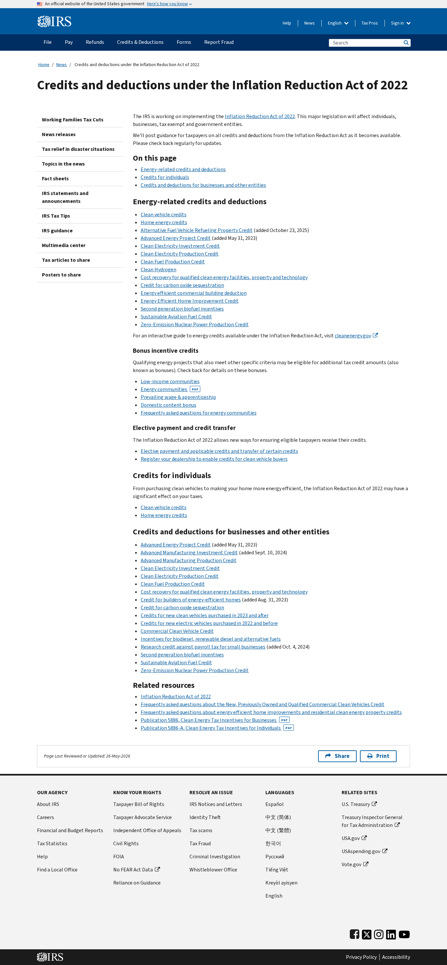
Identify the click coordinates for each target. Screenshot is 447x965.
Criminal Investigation (214, 856)
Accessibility (396, 957)
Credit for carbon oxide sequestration (182, 285)
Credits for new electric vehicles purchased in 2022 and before (209, 623)
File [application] (48, 42)
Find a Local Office (57, 869)
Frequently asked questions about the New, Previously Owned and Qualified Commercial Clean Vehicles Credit (262, 704)
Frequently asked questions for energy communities (199, 412)
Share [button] (342, 756)
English (335, 23)
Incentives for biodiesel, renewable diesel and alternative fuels (211, 638)
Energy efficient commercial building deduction (194, 293)
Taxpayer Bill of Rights (138, 804)
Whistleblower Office (213, 869)
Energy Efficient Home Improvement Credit (190, 300)
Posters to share (61, 274)
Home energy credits (164, 222)
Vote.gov (351, 864)
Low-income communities (170, 381)
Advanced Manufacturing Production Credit (189, 560)
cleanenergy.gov (353, 335)
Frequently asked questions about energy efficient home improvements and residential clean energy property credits (271, 712)
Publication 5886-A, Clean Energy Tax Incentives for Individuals (216, 727)
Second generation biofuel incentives (182, 308)
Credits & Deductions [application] (140, 42)
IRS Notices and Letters (215, 804)
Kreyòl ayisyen (281, 882)
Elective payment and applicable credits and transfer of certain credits (219, 451)
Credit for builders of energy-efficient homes (191, 599)
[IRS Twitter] (367, 933)
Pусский (274, 856)
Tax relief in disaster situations (78, 149)
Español (274, 804)
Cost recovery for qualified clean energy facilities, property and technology (224, 277)
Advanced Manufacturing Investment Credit (189, 552)
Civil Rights (126, 843)
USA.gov (351, 838)
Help (287, 23)
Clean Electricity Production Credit (180, 253)
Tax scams (200, 830)
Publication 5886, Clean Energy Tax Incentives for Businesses (214, 720)
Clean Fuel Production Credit (173, 261)
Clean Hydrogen (158, 269)
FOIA (118, 856)
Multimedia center (63, 245)
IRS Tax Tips (56, 215)
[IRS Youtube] (404, 933)
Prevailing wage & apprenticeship (178, 397)
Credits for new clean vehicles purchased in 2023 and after (205, 615)
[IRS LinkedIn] (391, 933)
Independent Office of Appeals (147, 830)
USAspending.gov (361, 851)
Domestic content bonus (168, 405)
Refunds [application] (95, 42)
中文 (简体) (278, 817)
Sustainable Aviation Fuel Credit (176, 316)
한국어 (273, 843)
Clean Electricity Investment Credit (180, 245)
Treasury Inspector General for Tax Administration (372, 821)
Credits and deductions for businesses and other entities (203, 185)
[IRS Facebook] (354, 933)
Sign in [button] (398, 23)
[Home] (54, 19)
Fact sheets (55, 178)
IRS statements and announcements (65, 197)
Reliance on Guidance (137, 882)
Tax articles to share (66, 260)
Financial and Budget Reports (70, 830)
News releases (59, 134)
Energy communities (169, 389)
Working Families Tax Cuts (72, 119)
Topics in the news (63, 163)
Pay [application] (69, 42)
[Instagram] (379, 933)
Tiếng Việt (276, 869)
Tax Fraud (200, 843)
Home (43, 65)
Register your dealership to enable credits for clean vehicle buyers (214, 459)
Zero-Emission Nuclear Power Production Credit (195, 324)
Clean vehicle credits (164, 214)
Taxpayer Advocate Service (142, 817)
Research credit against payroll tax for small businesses (203, 646)
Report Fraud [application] (219, 42)
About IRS (48, 804)
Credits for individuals (165, 177)
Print (382, 756)
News (309, 23)
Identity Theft (205, 817)
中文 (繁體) (278, 830)
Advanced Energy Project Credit (176, 238)
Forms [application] (184, 42)
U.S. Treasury (356, 804)
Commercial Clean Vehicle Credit (177, 631)
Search (406, 43)
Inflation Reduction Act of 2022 (260, 116)
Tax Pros (370, 23)
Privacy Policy (361, 957)
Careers (45, 817)
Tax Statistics (52, 843)
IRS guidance (57, 230)
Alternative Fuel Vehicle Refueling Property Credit (197, 230)
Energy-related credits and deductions (183, 169)
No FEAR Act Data (133, 869)
